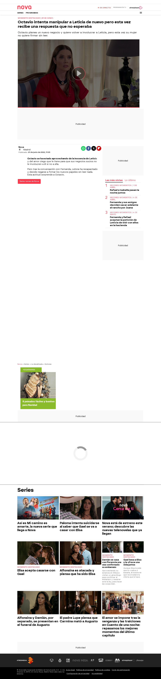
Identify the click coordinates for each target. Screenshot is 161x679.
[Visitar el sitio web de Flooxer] (140, 660)
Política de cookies (102, 670)
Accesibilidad (97, 673)
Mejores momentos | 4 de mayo (123, 214)
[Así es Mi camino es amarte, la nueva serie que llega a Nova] (38, 508)
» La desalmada (36, 364)
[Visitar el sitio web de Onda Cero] (100, 660)
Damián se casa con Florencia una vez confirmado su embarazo (111, 563)
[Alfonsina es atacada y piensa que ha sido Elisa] (80, 553)
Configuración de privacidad (78, 673)
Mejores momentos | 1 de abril (123, 187)
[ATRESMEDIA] (25, 660)
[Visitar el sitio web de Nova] (76, 660)
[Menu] (141, 13)
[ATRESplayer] (136, 8)
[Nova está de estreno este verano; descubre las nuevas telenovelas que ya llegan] (123, 508)
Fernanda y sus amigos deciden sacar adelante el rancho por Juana (124, 205)
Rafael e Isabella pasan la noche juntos (124, 191)
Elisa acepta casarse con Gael (36, 572)
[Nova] (32, 7)
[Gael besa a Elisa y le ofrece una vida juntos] (133, 547)
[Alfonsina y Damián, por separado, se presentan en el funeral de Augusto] (38, 603)
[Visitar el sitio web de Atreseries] (92, 660)
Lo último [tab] (130, 180)
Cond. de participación (121, 670)
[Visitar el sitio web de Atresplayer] (128, 660)
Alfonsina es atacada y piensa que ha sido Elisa (77, 572)
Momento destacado (28, 567)
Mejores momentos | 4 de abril (123, 199)
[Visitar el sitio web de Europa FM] (109, 660)
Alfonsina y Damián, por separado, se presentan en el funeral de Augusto (37, 621)
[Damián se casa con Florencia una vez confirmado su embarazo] (112, 547)
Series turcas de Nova (29, 181)
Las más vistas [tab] (114, 180)
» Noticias (47, 364)
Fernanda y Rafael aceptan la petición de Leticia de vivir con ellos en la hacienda (124, 221)
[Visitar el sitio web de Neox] (68, 660)
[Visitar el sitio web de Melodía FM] (117, 660)
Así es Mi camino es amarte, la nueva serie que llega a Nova (37, 526)
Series (20, 13)
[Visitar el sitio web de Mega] (84, 660)
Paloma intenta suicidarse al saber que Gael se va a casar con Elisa (79, 526)
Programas (32, 13)
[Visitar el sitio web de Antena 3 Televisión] (51, 660)
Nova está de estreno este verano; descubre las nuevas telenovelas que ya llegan (122, 528)
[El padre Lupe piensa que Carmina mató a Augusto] (80, 603)
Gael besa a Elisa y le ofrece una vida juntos (132, 562)
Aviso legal (70, 670)
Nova (19, 364)
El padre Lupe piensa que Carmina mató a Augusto (79, 619)
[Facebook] (20, 149)
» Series (26, 364)
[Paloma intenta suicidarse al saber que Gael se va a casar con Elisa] (80, 508)
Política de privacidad (85, 670)
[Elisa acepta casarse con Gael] (38, 553)
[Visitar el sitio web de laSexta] (59, 660)
